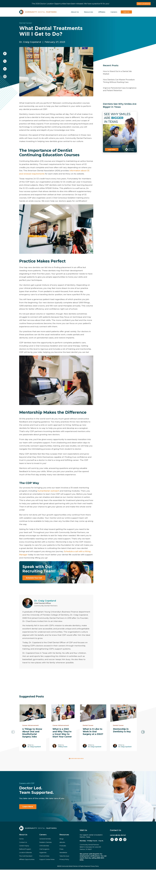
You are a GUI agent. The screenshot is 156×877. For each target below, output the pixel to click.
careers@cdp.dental (118, 835)
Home (21, 839)
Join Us (126, 12)
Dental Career (25, 23)
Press (61, 849)
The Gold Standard (25, 856)
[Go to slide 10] (82, 758)
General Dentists (45, 839)
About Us (75, 12)
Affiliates (101, 12)
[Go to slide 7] (78, 758)
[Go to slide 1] (69, 758)
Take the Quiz (64, 856)
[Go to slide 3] (72, 758)
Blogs (61, 839)
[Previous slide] (13, 732)
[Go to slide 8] (79, 758)
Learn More (28, 807)
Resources (88, 12)
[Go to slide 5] (75, 758)
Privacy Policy (64, 859)
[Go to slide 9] (81, 758)
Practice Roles (44, 856)
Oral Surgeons (44, 849)
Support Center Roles (46, 859)
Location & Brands (25, 852)
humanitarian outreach (48, 491)
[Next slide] (143, 732)
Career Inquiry (24, 846)
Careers (114, 12)
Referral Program (25, 849)
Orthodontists (44, 846)
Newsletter (63, 852)
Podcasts (63, 846)
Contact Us (23, 842)
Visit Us (83, 830)
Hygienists (42, 852)
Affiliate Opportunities (26, 859)
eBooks (62, 842)
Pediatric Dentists (45, 842)
